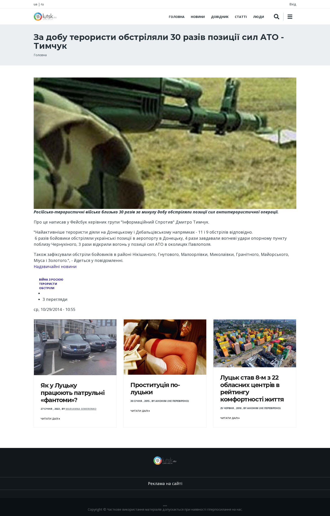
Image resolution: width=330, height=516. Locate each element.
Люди (258, 17)
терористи (48, 284)
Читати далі (50, 418)
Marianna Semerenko (81, 408)
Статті (241, 17)
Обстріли (46, 288)
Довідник (220, 17)
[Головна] (45, 16)
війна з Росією (51, 279)
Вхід (292, 4)
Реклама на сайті (165, 483)
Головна (177, 17)
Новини (198, 17)
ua (35, 4)
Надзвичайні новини (55, 266)
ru (42, 4)
